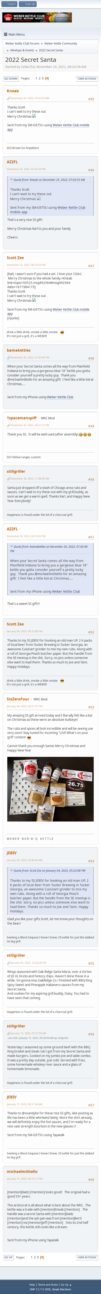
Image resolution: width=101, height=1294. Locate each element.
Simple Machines (61, 1289)
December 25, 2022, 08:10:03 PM (26, 265)
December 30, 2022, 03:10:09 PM (26, 536)
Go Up (8, 1257)
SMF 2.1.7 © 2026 (40, 1289)
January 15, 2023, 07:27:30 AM (28, 1033)
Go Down (10, 78)
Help (32, 1284)
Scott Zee (15, 257)
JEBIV (11, 852)
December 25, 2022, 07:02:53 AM (30, 98)
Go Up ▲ (66, 1284)
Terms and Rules (48, 1284)
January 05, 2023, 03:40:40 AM (25, 860)
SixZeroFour (18, 699)
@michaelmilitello (48, 574)
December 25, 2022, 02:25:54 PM (26, 169)
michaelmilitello (22, 1171)
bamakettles (19, 350)
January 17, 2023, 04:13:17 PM (25, 1178)
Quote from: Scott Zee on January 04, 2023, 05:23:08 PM (49, 871)
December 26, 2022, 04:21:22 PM (30, 425)
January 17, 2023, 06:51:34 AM (25, 1104)
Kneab (13, 90)
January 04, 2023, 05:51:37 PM (25, 706)
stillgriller (16, 471)
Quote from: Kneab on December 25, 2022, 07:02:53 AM (49, 180)
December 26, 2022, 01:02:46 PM (30, 357)
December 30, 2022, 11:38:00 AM (30, 478)
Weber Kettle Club (60, 397)
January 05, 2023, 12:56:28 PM (28, 962)
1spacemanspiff (21, 417)
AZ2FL (12, 161)
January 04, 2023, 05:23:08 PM (25, 631)
